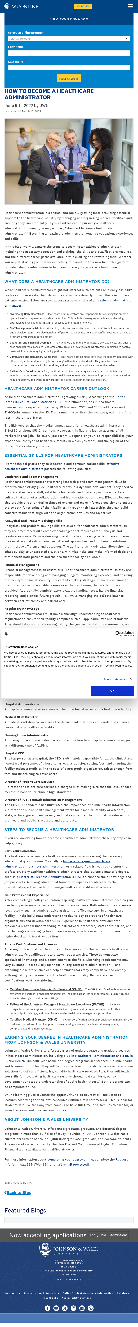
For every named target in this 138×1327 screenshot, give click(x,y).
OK (112, 690)
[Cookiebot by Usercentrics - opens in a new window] (118, 634)
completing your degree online (70, 1159)
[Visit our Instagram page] (73, 1310)
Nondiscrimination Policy (69, 1279)
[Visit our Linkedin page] (82, 1310)
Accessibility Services (76, 1297)
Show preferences (115, 679)
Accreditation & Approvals (41, 1293)
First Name (17, 47)
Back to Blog (19, 1192)
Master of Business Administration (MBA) (50, 877)
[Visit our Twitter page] (65, 1310)
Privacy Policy (69, 1274)
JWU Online (21, 6)
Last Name (16, 61)
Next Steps (68, 78)
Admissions (119, 1235)
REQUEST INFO (83, 6)
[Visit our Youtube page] (56, 1310)
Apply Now (97, 1235)
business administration (46, 866)
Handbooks (50, 1297)
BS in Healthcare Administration (90, 1056)
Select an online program (26, 33)
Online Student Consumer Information (88, 1293)
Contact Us (12, 1293)
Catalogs (123, 1293)
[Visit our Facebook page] (47, 1310)
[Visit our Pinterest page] (91, 1310)
